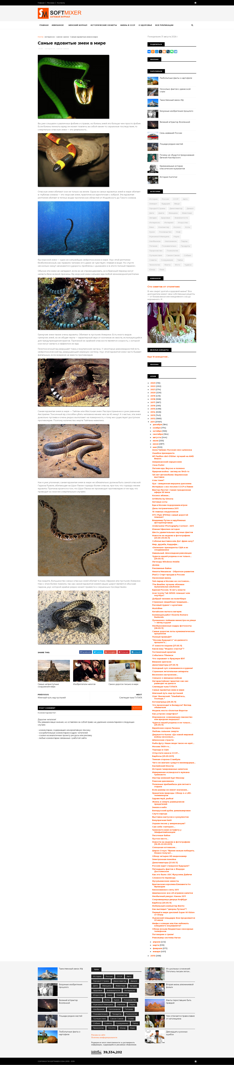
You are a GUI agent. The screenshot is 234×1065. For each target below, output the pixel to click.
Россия (165, 199)
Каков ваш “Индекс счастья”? (168, 649)
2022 (153, 386)
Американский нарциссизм (167, 462)
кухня (152, 232)
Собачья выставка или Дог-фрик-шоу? (173, 541)
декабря (157, 424)
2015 (153, 409)
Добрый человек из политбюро (169, 598)
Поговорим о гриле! (163, 934)
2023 (153, 383)
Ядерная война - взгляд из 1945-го (170, 471)
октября (157, 431)
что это (112, 1028)
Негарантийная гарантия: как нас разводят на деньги (170, 682)
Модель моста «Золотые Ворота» (170, 710)
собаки (187, 255)
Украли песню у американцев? (168, 823)
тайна (180, 260)
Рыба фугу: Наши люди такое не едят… (173, 743)
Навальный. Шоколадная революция (171, 553)
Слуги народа (159, 813)
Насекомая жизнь (161, 578)
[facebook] (195, 3)
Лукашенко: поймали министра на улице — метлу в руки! (174, 621)
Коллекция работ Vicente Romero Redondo (170, 616)
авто (185, 199)
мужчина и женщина (159, 236)
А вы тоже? (158, 480)
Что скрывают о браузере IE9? (168, 658)
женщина (173, 213)
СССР (175, 199)
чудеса (188, 265)
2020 (153, 392)
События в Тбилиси (162, 655)
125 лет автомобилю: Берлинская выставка (170, 476)
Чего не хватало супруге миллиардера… (174, 762)
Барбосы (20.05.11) (161, 903)
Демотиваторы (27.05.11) (165, 665)
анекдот (153, 204)
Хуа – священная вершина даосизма (171, 483)
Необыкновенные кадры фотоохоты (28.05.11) (172, 627)
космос (177, 227)
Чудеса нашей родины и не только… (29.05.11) (172, 557)
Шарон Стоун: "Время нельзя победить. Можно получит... (173, 851)
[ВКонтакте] (149, 51)
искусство (183, 222)
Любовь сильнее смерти (165, 731)
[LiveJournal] (168, 51)
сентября (158, 434)
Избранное (58, 25)
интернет (169, 222)
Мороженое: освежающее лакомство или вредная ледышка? (172, 718)
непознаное (171, 241)
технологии (154, 265)
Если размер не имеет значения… (170, 790)
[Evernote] (171, 51)
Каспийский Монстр (163, 766)
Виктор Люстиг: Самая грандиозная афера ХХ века (171, 491)
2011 (152, 422)
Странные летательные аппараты (170, 671)
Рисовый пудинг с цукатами (167, 605)
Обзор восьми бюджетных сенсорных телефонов (172, 930)
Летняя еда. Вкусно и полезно (168, 468)
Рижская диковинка (163, 781)
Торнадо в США (160, 750)
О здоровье (145, 25)
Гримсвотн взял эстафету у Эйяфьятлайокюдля (166, 831)
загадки (153, 218)
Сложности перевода (163, 878)
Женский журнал (77, 25)
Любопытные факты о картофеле (176, 78)
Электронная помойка (164, 859)
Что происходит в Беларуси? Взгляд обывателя (171, 706)
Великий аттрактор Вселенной (175, 122)
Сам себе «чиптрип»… (163, 827)
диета (161, 213)
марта (156, 945)
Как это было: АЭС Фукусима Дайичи (172, 874)
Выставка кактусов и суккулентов (170, 817)
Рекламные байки (161, 568)
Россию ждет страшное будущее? (170, 866)
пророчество (155, 251)
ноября (157, 428)
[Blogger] (164, 51)
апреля (157, 942)
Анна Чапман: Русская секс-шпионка (172, 450)
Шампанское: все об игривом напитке (172, 893)
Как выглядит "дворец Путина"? (169, 909)
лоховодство (165, 232)
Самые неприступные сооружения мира (48, 685)
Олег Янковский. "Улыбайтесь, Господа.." (168, 697)
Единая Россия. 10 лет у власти (168, 590)
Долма (155, 565)
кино (151, 227)
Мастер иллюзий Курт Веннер (168, 778)
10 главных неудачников (165, 511)
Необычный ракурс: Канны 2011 (169, 896)
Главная (41, 3)
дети (151, 213)
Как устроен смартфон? (165, 714)
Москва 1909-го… (161, 746)
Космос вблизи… (161, 495)
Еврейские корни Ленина (166, 728)
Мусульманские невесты (165, 881)
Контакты (61, 3)
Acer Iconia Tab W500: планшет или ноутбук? (171, 594)
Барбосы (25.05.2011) (163, 756)
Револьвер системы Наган (166, 937)
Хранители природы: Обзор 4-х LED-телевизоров (171, 794)
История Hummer (168, 177)
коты (187, 227)
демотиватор (176, 208)
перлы (184, 241)
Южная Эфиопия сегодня (166, 529)
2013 (153, 415)
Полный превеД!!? (162, 637)
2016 (153, 405)
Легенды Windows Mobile (166, 562)
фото (177, 265)
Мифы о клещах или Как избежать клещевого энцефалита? (170, 924)
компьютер (163, 227)
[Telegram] (175, 51)
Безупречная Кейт (162, 820)
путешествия (155, 255)
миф (178, 232)
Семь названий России (171, 133)
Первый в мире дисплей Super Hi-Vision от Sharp (173, 913)
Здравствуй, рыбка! (162, 798)
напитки (121, 1004)
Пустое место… (160, 838)
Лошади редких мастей (171, 144)
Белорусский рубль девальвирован (171, 810)
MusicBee (157, 608)
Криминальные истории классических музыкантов (172, 167)
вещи (177, 204)
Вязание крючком (161, 662)
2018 (153, 399)
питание (153, 246)
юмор (152, 269)
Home (40, 37)
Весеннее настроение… (165, 674)
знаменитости (181, 218)
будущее (166, 204)
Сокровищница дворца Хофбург (169, 899)
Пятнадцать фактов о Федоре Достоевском (168, 870)
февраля (158, 948)
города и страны (157, 208)
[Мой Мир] (156, 51)
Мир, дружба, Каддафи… (165, 544)
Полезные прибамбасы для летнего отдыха (171, 785)
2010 (153, 955)
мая (155, 447)
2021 (153, 389)
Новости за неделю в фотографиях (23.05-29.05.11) (171, 536)
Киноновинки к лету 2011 (165, 890)
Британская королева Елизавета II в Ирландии (171, 885)
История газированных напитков (170, 769)
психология (172, 251)
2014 (153, 412)
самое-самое (62, 37)
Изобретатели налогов (84, 684)
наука (176, 236)
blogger (137, 708)
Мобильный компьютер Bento (168, 906)
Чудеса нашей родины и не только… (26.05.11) (172, 723)
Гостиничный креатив (164, 652)
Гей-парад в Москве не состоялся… (171, 581)
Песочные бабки (161, 835)
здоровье (165, 218)
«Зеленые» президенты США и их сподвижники (170, 548)
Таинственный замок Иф (172, 100)
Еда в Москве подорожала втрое (169, 505)
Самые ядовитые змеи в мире (168, 690)
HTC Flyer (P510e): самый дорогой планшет (170, 516)
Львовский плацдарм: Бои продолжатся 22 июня (173, 919)
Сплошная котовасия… (164, 847)
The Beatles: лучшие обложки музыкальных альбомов (168, 585)
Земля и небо (159, 807)
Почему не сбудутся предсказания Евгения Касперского (177, 156)
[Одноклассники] (153, 51)
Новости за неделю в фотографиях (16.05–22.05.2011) (171, 843)
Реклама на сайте (98, 1035)
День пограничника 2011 (165, 508)
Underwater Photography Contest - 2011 (173, 526)
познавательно (169, 246)
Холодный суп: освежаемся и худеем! (172, 668)
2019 (153, 396)
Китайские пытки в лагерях (167, 611)
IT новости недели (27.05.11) (167, 645)
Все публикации (164, 25)
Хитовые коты (159, 502)
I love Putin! (158, 465)
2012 (153, 418)
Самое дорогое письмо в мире (123, 684)
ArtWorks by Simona (162, 499)
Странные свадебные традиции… (170, 602)
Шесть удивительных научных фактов (172, 532)
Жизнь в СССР (127, 25)
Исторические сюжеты (104, 25)
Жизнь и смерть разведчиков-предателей (168, 803)
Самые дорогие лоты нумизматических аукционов (173, 632)
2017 (153, 402)
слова (131, 1018)
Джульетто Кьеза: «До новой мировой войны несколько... (172, 735)
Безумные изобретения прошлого (176, 111)
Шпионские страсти (163, 740)
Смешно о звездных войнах (167, 678)
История (153, 199)
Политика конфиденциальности (104, 1037)
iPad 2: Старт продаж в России (168, 574)
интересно (50, 37)
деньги (190, 208)
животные (187, 213)
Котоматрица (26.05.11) (164, 702)
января (157, 951)
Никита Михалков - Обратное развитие (173, 571)
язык (162, 269)
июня (156, 444)
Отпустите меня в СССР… (165, 753)
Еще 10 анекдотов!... (158, 357)
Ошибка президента (163, 453)
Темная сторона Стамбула (166, 759)
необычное (154, 241)
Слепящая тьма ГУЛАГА (164, 686)
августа (157, 437)
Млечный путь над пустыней (167, 693)
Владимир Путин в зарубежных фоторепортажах (169, 521)
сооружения (167, 260)
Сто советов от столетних (163, 286)
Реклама (50, 3)
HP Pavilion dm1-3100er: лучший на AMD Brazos (173, 457)
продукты (185, 246)
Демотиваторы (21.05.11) (165, 862)
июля (156, 440)
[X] (160, 51)
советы (153, 260)
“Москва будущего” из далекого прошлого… (170, 641)
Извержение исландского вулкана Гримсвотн (170, 773)
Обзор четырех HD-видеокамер (169, 856)
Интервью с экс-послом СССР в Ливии (172, 486)
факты (167, 265)
